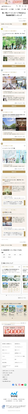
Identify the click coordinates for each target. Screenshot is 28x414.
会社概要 (5, 399)
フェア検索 (17, 9)
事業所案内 (15, 399)
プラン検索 (23, 9)
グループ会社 (15, 400)
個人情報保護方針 (9, 400)
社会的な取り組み (21, 399)
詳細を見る (14, 66)
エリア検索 (11, 9)
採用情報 (20, 400)
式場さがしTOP (4, 9)
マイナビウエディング (6, 323)
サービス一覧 (10, 399)
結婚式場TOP (12, 323)
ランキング (18, 323)
